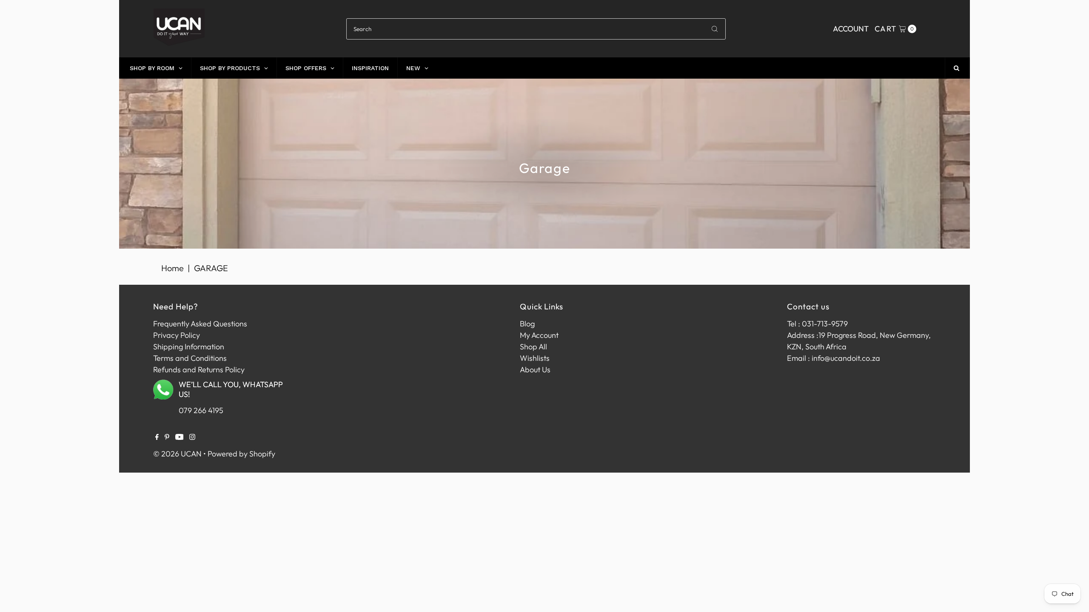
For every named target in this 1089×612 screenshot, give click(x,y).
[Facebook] (157, 437)
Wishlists (535, 358)
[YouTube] (179, 437)
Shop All (533, 346)
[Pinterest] (167, 437)
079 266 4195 (201, 410)
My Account (539, 335)
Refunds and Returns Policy (199, 369)
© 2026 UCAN (177, 454)
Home (172, 268)
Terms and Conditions (190, 358)
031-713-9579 (825, 324)
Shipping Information (188, 346)
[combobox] (536, 29)
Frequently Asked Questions (200, 324)
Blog (527, 324)
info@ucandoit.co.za (846, 358)
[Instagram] (192, 437)
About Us (535, 369)
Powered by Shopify (241, 454)
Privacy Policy (176, 335)
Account (851, 29)
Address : (802, 335)
